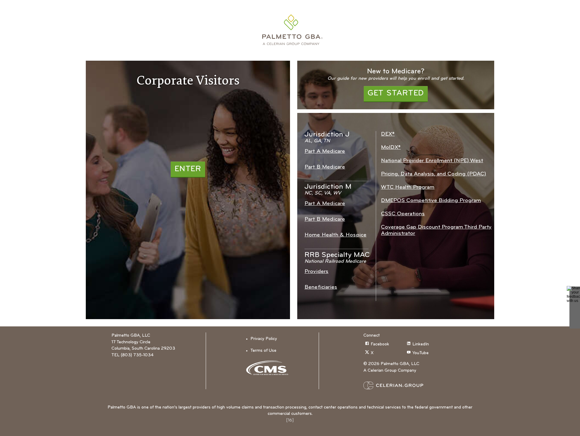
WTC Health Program (407, 187)
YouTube (420, 353)
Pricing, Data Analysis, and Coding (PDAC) (433, 174)
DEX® (388, 134)
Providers (316, 271)
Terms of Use (263, 350)
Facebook (380, 344)
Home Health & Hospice (335, 235)
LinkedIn (420, 344)
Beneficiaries (320, 287)
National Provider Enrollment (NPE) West (432, 161)
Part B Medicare (324, 167)
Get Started (396, 93)
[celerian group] (405, 385)
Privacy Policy (263, 339)
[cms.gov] (269, 368)
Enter (188, 169)
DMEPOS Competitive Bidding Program (431, 201)
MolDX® (391, 147)
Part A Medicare (324, 151)
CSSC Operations (403, 214)
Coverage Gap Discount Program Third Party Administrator (436, 230)
